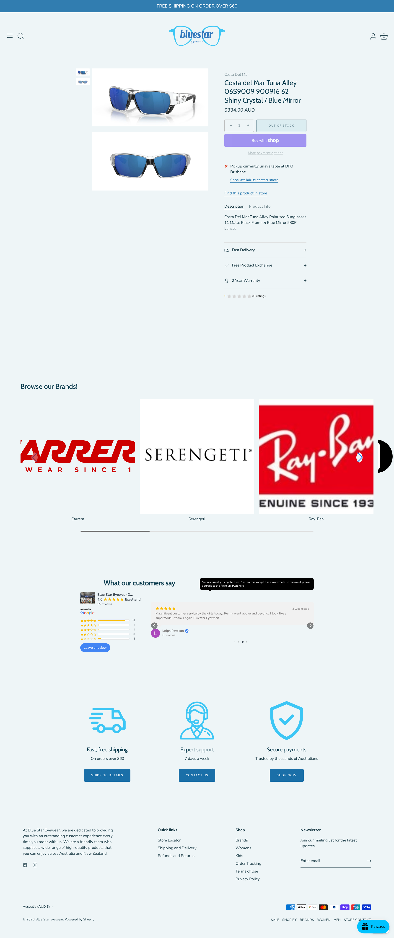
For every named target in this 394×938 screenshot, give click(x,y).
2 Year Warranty (245, 280)
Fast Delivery (243, 250)
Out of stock (281, 126)
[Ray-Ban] (316, 456)
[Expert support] (197, 720)
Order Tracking (248, 863)
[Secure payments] (286, 720)
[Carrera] (78, 456)
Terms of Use (247, 871)
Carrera (77, 519)
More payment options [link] (265, 153)
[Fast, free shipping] (107, 720)
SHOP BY (289, 919)
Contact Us (197, 775)
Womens (243, 848)
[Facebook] (25, 864)
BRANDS (307, 919)
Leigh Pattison (173, 631)
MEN (337, 919)
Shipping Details (107, 775)
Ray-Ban (316, 519)
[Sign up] (369, 861)
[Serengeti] (197, 456)
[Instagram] (35, 864)
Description (234, 206)
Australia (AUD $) (36, 906)
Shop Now (287, 775)
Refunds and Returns (176, 855)
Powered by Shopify (79, 919)
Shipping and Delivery (177, 848)
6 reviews (168, 635)
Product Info (260, 206)
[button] (359, 457)
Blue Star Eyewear (49, 919)
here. (241, 586)
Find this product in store (245, 193)
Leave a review (95, 647)
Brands (242, 840)
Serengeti (197, 519)
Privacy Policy (248, 879)
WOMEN (323, 919)
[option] (82, 73)
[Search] (21, 36)
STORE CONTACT (357, 919)
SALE (275, 919)
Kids (239, 855)
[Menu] (10, 36)
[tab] (236, 206)
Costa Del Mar (236, 74)
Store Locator (169, 840)
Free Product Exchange (251, 265)
